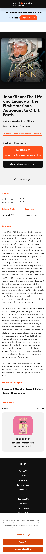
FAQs (23, 476)
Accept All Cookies (23, 549)
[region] (23, 533)
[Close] (43, 516)
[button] (5, 408)
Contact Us (23, 499)
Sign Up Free (28, 18)
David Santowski (21, 126)
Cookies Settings (23, 534)
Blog (23, 494)
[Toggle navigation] (6, 4)
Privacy (23, 504)
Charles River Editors (23, 121)
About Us (23, 471)
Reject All (23, 542)
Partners (23, 480)
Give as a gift (25, 179)
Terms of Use (23, 485)
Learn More (23, 508)
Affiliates (23, 490)
